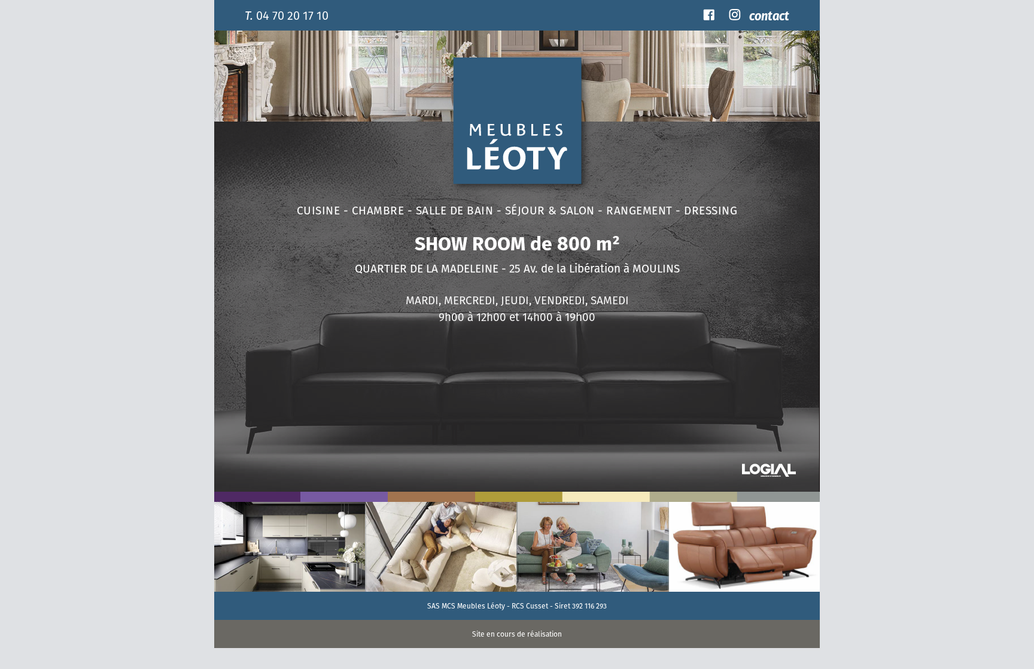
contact (769, 15)
